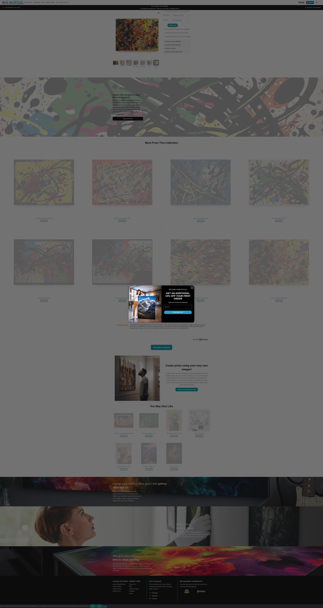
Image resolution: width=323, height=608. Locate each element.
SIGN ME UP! (178, 312)
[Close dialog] (192, 287)
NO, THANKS (178, 317)
